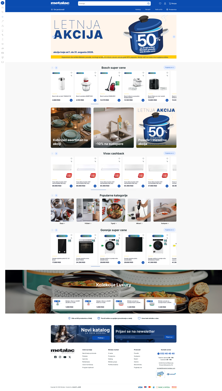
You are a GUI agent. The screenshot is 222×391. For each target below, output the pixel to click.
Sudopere (137, 356)
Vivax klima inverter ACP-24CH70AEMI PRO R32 (59, 182)
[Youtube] (65, 357)
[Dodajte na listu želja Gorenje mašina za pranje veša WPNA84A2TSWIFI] (167, 235)
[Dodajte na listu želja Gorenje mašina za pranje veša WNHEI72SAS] (119, 235)
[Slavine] (2, 35)
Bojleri (136, 359)
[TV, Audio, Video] (2, 62)
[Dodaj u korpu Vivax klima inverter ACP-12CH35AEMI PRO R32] (167, 186)
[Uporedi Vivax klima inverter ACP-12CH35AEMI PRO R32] (167, 161)
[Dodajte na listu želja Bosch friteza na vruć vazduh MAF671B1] (167, 73)
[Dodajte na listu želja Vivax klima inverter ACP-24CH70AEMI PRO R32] (71, 158)
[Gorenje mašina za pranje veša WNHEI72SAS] (110, 244)
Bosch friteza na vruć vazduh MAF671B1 (156, 96)
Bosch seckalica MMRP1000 (84, 96)
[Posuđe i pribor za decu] (2, 16)
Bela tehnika (138, 364)
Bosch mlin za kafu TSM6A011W (61, 96)
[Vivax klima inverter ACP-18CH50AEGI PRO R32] (134, 168)
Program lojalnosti (88, 367)
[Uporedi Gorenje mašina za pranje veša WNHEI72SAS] (119, 238)
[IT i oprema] (2, 71)
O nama (110, 353)
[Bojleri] (2, 30)
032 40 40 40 (167, 353)
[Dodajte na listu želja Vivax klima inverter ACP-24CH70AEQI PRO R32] (95, 158)
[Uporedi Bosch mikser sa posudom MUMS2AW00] (143, 76)
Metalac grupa (112, 362)
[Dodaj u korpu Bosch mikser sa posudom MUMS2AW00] (143, 100)
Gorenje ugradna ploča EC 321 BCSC (61, 259)
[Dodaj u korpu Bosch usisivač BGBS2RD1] (119, 100)
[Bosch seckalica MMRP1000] (86, 82)
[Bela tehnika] (2, 39)
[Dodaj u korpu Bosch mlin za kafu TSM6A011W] (71, 100)
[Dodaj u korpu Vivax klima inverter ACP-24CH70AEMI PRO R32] (71, 186)
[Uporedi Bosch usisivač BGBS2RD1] (119, 76)
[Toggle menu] (2, 3)
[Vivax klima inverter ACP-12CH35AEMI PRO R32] (158, 168)
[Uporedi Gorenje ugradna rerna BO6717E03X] (95, 238)
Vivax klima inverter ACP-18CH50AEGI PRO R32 (131, 182)
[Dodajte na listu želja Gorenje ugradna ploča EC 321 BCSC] (71, 235)
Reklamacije (86, 362)
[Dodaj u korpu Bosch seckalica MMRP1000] (95, 100)
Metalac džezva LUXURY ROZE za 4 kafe (103, 301)
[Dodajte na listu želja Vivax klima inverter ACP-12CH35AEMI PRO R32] (167, 158)
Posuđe (136, 353)
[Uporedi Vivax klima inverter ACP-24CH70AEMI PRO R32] (71, 161)
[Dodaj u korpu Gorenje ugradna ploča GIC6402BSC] (143, 262)
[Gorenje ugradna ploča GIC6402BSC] (134, 244)
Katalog (138, 9)
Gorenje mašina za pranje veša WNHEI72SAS (109, 259)
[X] (70, 357)
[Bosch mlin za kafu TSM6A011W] (62, 82)
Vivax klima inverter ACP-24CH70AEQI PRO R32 (83, 182)
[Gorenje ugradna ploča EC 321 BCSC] (62, 244)
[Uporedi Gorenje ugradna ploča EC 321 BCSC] (71, 238)
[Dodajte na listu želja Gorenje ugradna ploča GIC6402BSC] (143, 235)
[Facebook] (55, 357)
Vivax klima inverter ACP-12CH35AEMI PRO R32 (155, 182)
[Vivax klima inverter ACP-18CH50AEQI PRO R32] (110, 168)
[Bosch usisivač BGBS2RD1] (110, 82)
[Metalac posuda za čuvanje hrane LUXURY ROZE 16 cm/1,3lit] (121, 304)
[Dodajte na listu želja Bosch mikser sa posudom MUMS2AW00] (143, 73)
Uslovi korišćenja (87, 364)
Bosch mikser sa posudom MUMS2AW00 (131, 96)
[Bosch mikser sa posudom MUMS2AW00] (134, 82)
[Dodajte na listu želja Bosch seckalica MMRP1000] (95, 73)
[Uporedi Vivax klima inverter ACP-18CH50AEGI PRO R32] (143, 161)
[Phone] (158, 353)
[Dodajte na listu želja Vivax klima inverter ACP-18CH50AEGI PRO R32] (143, 158)
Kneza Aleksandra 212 (166, 365)
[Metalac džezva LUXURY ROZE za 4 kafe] (90, 304)
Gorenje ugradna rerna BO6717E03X (82, 259)
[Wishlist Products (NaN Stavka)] (160, 3)
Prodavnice (111, 356)
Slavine (136, 362)
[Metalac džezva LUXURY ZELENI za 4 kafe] (59, 304)
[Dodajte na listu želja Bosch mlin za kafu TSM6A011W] (71, 73)
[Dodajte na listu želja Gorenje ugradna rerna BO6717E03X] (95, 235)
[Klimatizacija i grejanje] (2, 44)
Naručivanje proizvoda (89, 353)
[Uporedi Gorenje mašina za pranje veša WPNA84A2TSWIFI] (167, 238)
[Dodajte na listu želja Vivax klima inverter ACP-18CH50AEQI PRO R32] (119, 158)
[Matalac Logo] (62, 351)
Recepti (147, 9)
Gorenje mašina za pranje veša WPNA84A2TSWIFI (157, 259)
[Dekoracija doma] (2, 75)
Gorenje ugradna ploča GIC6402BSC (130, 259)
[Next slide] (174, 36)
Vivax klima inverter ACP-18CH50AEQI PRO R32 (107, 182)
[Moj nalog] (165, 3)
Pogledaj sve (138, 367)
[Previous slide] (53, 36)
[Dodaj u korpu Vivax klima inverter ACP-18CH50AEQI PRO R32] (119, 186)
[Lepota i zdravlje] (2, 57)
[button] (103, 56)
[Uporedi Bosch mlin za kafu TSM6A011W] (71, 76)
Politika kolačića (113, 364)
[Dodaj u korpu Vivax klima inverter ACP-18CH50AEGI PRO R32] (143, 186)
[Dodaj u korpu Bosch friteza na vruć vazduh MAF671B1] (167, 100)
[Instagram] (60, 357)
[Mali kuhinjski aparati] (2, 53)
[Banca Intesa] (163, 387)
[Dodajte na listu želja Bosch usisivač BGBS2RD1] (119, 73)
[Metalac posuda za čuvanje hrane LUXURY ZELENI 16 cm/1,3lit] (152, 304)
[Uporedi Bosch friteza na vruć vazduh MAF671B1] (167, 76)
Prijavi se (169, 337)
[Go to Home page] (60, 3)
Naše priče (158, 9)
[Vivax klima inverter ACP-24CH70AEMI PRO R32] (62, 168)
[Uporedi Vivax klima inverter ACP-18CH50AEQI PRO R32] (119, 161)
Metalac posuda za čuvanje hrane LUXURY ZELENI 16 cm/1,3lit (164, 301)
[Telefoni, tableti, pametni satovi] (2, 66)
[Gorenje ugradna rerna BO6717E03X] (86, 244)
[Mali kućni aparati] (2, 48)
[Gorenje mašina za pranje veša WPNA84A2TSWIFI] (158, 244)
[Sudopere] (2, 26)
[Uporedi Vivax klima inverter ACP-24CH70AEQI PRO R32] (95, 161)
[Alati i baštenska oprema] (2, 80)
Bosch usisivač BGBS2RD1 (107, 96)
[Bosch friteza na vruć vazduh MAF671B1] (158, 82)
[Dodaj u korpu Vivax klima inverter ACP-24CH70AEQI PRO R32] (95, 186)
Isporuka (85, 359)
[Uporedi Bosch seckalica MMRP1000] (95, 76)
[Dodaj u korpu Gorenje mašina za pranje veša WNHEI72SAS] (119, 262)
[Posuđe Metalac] (2, 7)
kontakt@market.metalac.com (166, 368)
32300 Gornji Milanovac (166, 363)
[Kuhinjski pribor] (2, 21)
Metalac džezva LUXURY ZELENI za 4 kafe (73, 301)
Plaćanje (85, 356)
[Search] (148, 3)
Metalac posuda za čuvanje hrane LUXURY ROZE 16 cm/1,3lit (134, 301)
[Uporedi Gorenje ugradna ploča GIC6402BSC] (143, 238)
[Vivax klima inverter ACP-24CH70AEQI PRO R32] (86, 168)
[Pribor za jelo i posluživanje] (2, 12)
